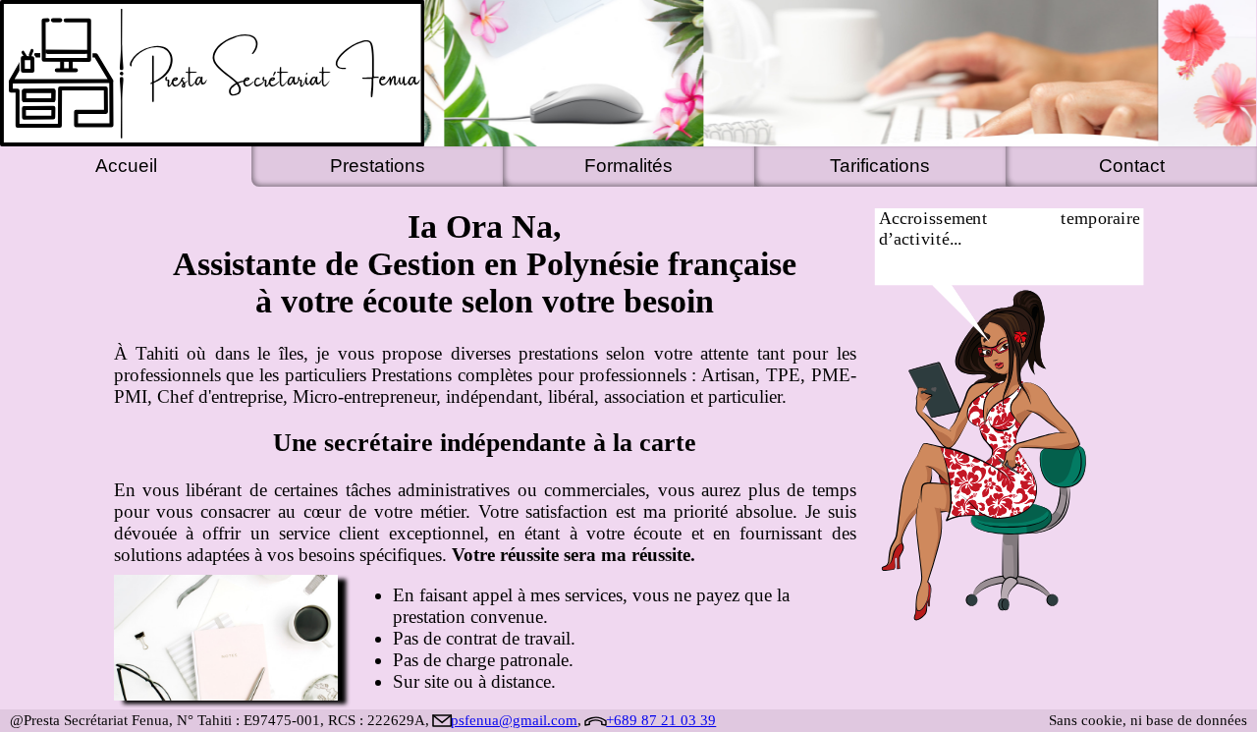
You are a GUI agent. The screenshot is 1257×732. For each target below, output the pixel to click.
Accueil (126, 165)
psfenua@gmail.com (514, 720)
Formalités (628, 165)
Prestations (377, 165)
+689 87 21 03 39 (661, 720)
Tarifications (880, 165)
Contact (1132, 165)
